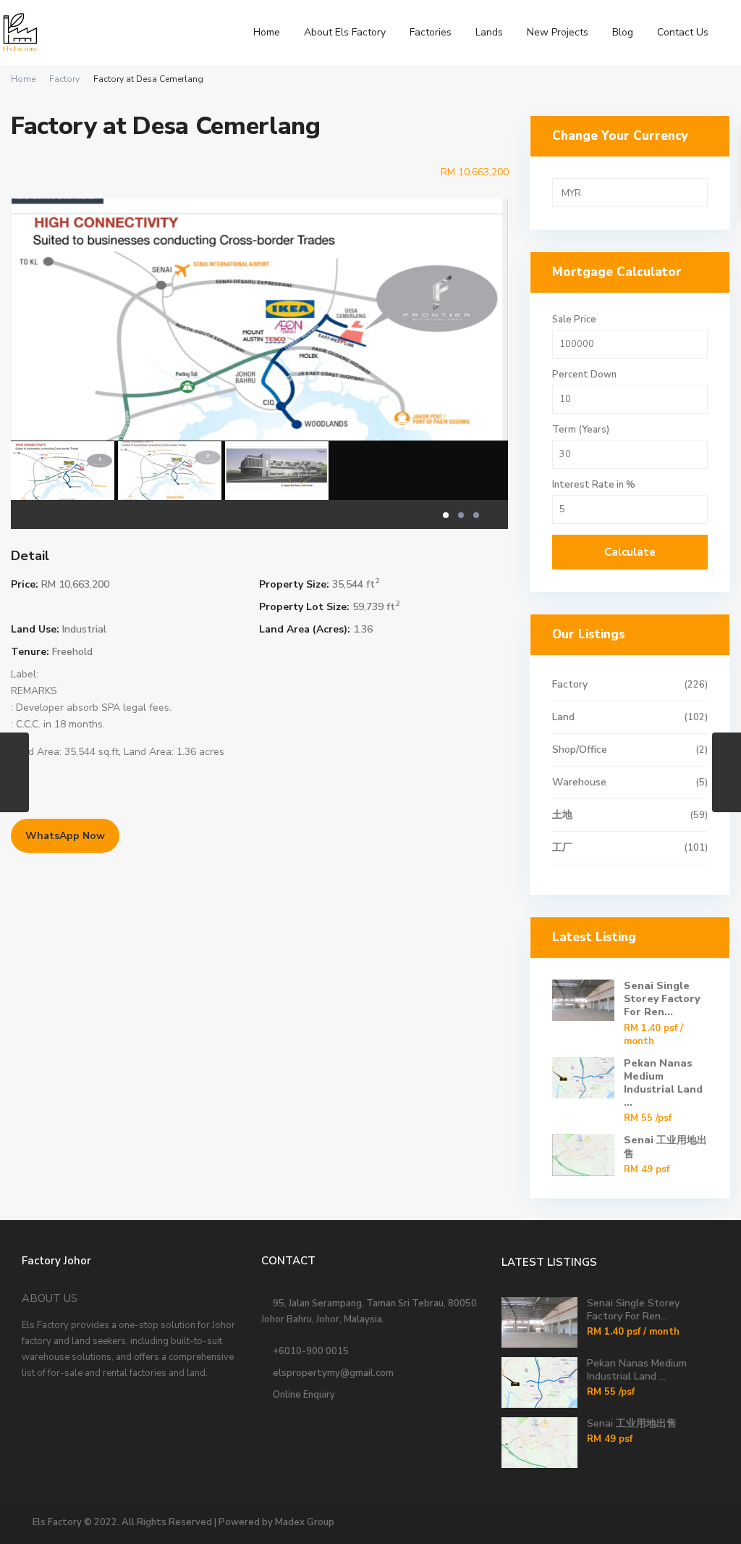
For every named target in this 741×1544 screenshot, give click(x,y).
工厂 (562, 847)
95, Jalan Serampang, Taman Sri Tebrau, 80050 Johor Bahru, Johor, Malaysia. (369, 1311)
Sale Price (574, 320)
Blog (622, 32)
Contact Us (682, 32)
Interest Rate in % (593, 485)
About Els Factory (345, 32)
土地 (562, 815)
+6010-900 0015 (308, 1351)
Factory (64, 79)
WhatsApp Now (65, 836)
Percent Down (584, 375)
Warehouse (579, 782)
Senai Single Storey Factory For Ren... (662, 999)
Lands (489, 32)
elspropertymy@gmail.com (331, 1373)
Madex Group (304, 1522)
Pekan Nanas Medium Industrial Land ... (663, 1083)
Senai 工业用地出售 (665, 1146)
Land (563, 717)
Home (266, 32)
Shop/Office (579, 749)
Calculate (630, 552)
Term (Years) (580, 430)
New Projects (557, 32)
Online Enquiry (301, 1394)
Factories (431, 32)
